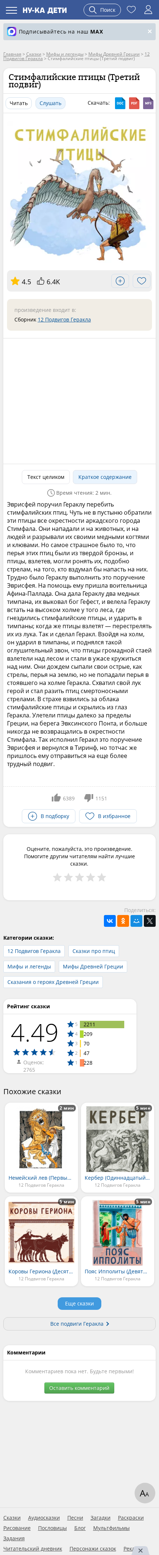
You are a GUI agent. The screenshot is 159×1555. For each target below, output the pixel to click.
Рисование (17, 1528)
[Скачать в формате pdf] (134, 103)
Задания (14, 1538)
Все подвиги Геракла (77, 1323)
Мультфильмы (111, 1528)
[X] (150, 921)
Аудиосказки (44, 1517)
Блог (80, 1528)
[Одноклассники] (123, 921)
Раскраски (131, 1517)
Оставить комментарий (79, 1387)
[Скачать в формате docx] (120, 103)
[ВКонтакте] (110, 921)
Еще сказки (79, 1303)
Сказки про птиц (93, 950)
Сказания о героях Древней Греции (53, 981)
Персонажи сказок (93, 1548)
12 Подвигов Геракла (64, 319)
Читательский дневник (32, 1548)
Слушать (50, 103)
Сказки (12, 1517)
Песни (75, 1517)
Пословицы (52, 1528)
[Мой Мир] (136, 921)
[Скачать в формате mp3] (148, 103)
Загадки (101, 1517)
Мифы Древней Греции (93, 966)
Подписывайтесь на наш (61, 31)
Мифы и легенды (29, 966)
